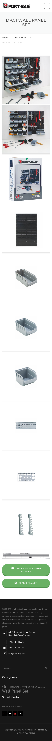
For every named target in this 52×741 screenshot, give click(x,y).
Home (5, 37)
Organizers (11, 686)
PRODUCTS (20, 37)
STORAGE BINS (30, 687)
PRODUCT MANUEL (28, 583)
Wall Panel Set (15, 691)
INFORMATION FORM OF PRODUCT (28, 570)
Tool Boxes (41, 687)
